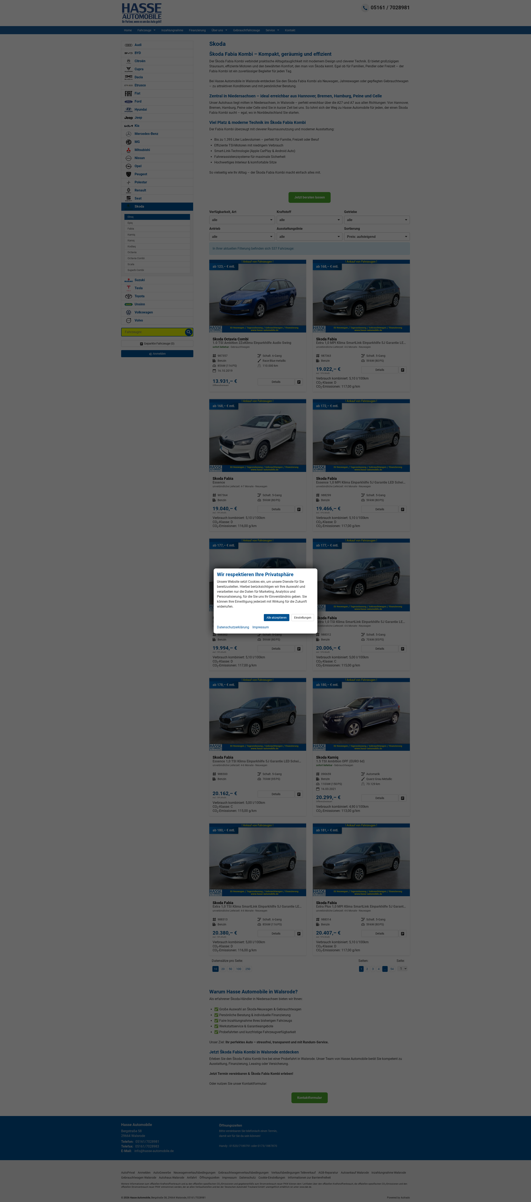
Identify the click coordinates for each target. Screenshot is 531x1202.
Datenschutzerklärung (233, 627)
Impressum (260, 627)
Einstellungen (302, 617)
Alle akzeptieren (277, 617)
